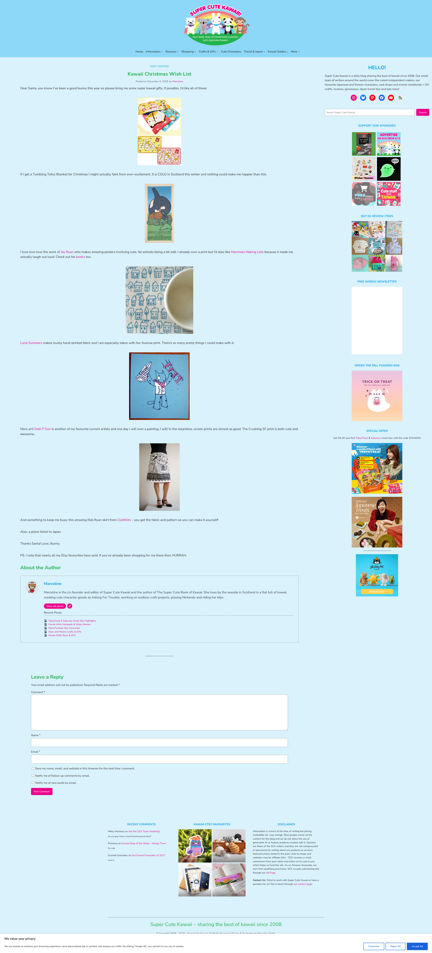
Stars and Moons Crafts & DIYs (64, 631)
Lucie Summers (31, 343)
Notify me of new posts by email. (56, 783)
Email (35, 752)
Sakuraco (376, 438)
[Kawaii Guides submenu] (287, 51)
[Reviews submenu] (178, 51)
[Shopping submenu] (195, 51)
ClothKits (124, 520)
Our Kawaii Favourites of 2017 (148, 855)
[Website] (69, 606)
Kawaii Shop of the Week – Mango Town (144, 843)
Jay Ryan (67, 252)
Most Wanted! (159, 66)
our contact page (303, 884)
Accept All (417, 946)
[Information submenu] (162, 51)
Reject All (395, 946)
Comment (38, 692)
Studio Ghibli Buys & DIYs (62, 635)
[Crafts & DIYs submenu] (217, 51)
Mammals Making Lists (247, 252)
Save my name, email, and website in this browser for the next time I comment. (85, 768)
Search (423, 112)
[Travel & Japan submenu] (264, 51)
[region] (216, 943)
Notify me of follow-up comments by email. (62, 776)
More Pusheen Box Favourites (64, 628)
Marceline (177, 81)
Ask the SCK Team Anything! (144, 831)
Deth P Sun (42, 429)
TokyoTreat (362, 438)
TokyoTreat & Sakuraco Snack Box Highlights (72, 620)
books (80, 257)
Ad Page (270, 872)
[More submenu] (299, 51)
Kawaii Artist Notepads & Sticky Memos (69, 624)
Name (35, 735)
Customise (373, 946)
